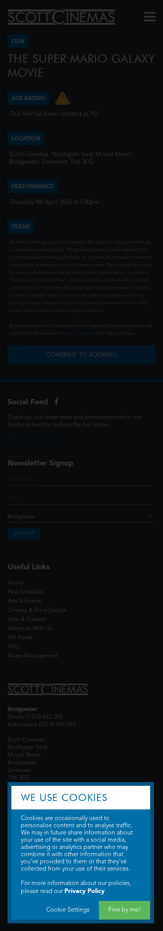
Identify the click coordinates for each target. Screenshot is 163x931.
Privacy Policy (84, 891)
